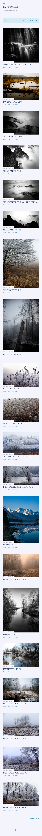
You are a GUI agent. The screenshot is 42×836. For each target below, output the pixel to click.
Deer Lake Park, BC (13, 354)
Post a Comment (13, 67)
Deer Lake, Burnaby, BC (15, 579)
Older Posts (34, 818)
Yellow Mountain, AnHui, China (20, 202)
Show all (33, 21)
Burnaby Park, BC (12, 102)
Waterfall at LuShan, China (18, 64)
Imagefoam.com (10, 7)
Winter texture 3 (12, 388)
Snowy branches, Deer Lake (17, 457)
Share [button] (4, 67)
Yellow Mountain (12, 136)
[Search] (38, 3)
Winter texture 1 (12, 423)
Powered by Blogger (22, 830)
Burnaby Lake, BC (12, 634)
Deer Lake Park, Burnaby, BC (18, 487)
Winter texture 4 (12, 290)
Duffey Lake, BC (11, 545)
